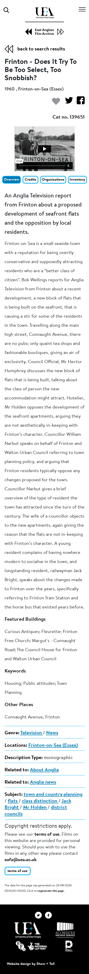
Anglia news (43, 782)
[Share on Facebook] (79, 102)
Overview (11, 180)
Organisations (53, 180)
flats (13, 801)
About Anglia (44, 770)
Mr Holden (35, 807)
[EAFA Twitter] (40, 915)
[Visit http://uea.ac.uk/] (27, 930)
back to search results (41, 49)
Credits (30, 180)
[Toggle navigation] (82, 10)
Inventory (77, 180)
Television (31, 733)
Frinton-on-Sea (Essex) (53, 745)
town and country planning (53, 794)
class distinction (40, 801)
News (52, 733)
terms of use (46, 834)
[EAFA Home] (44, 21)
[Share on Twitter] (67, 102)
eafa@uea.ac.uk (21, 860)
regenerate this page (51, 891)
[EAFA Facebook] (49, 915)
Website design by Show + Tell (31, 964)
